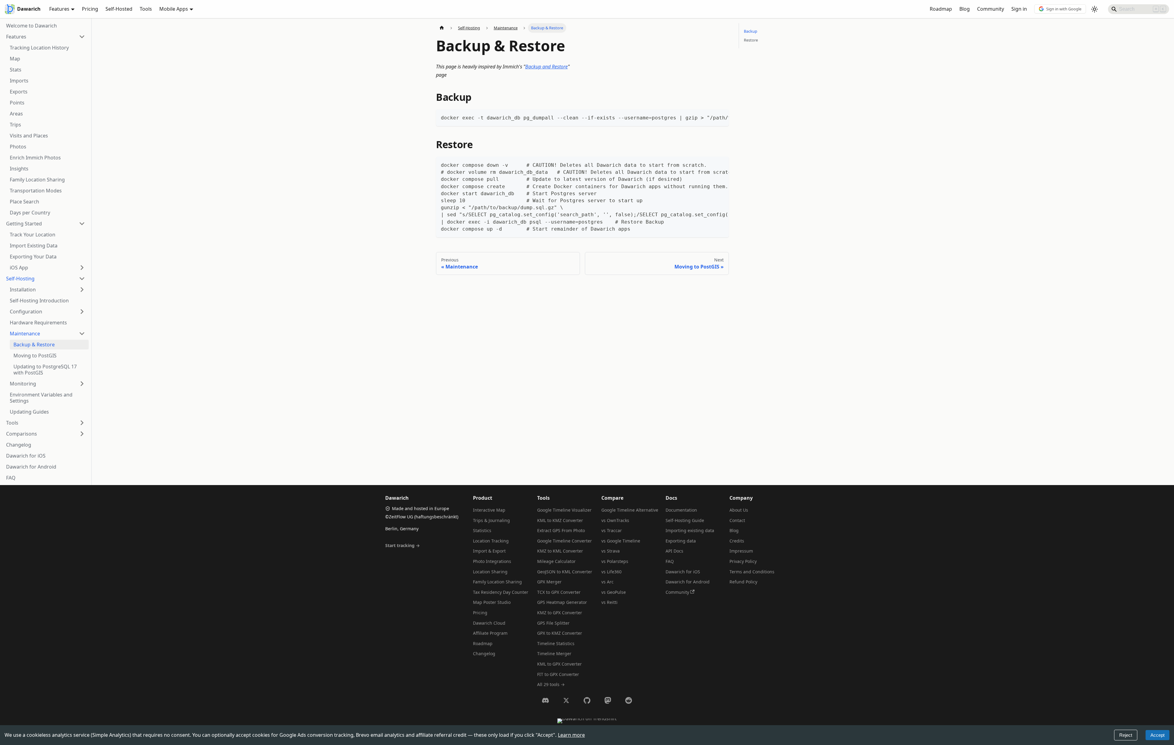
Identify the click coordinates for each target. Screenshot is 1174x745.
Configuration (26, 311)
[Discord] (545, 700)
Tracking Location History (39, 47)
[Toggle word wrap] (710, 117)
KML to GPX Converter (559, 664)
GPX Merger (549, 582)
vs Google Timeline (620, 541)
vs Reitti (609, 602)
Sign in (1019, 8)
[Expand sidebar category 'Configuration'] (82, 311)
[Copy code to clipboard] (721, 117)
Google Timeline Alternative (629, 510)
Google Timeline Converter (564, 541)
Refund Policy (743, 582)
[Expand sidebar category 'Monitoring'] (82, 384)
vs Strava (610, 551)
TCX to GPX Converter (559, 592)
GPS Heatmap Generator (562, 602)
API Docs (674, 551)
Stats (15, 69)
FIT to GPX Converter (558, 674)
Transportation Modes (36, 190)
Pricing (90, 8)
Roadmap (941, 8)
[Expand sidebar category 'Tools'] (82, 423)
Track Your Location (32, 234)
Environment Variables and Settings (41, 397)
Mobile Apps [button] (173, 8)
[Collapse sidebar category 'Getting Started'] (82, 223)
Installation (23, 289)
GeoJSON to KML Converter (564, 572)
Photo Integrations (492, 561)
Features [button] (59, 8)
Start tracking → (402, 545)
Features (16, 36)
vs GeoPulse (613, 592)
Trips (15, 124)
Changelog (18, 444)
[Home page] (442, 28)
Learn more (571, 735)
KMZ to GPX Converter (559, 612)
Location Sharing (490, 572)
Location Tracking (491, 541)
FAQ (11, 477)
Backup (750, 31)
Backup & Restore (34, 344)
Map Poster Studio (492, 602)
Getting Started (24, 223)
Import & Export (489, 551)
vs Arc (607, 582)
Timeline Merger (554, 653)
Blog (964, 8)
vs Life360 (611, 572)
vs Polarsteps (614, 561)
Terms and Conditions (751, 572)
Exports (19, 91)
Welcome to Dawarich (31, 25)
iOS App (19, 267)
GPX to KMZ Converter (559, 633)
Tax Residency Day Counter (500, 592)
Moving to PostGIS (35, 355)
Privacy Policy (743, 561)
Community (990, 8)
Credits (736, 541)
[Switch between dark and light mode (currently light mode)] (1094, 9)
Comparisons (21, 433)
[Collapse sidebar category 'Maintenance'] (82, 333)
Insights (19, 168)
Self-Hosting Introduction (39, 300)
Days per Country (30, 212)
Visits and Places (29, 135)
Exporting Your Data (33, 256)
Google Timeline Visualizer (564, 510)
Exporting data (681, 541)
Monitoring (23, 383)
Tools (146, 8)
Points (17, 102)
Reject (1125, 735)
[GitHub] (587, 700)
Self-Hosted (118, 8)
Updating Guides (29, 411)
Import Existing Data (33, 245)
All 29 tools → (551, 684)
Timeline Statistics (555, 643)
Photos (18, 146)
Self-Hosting (20, 278)
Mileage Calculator (556, 561)
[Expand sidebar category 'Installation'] (82, 289)
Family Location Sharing (37, 179)
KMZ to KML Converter (560, 551)
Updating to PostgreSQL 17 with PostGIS (45, 369)
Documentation (681, 510)
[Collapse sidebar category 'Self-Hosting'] (82, 278)
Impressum (741, 551)
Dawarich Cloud (489, 623)
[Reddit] (628, 700)
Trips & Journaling (491, 520)
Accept (1157, 735)
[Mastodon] (608, 700)
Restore (751, 40)
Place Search (24, 201)
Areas (16, 113)
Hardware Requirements (38, 322)
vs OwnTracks (615, 520)
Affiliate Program (490, 633)
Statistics (482, 530)
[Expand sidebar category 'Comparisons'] (82, 434)
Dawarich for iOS (26, 455)
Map (15, 58)
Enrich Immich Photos (35, 157)
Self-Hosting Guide (685, 520)
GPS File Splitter (553, 623)
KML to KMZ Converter (560, 520)
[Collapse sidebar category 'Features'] (82, 37)
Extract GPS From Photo (561, 530)
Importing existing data (690, 530)
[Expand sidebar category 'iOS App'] (82, 267)
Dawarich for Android (31, 466)
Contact (737, 520)
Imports (19, 80)
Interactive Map (489, 510)
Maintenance (25, 333)
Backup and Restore (546, 66)
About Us (738, 510)
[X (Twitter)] (566, 700)
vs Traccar (611, 530)
